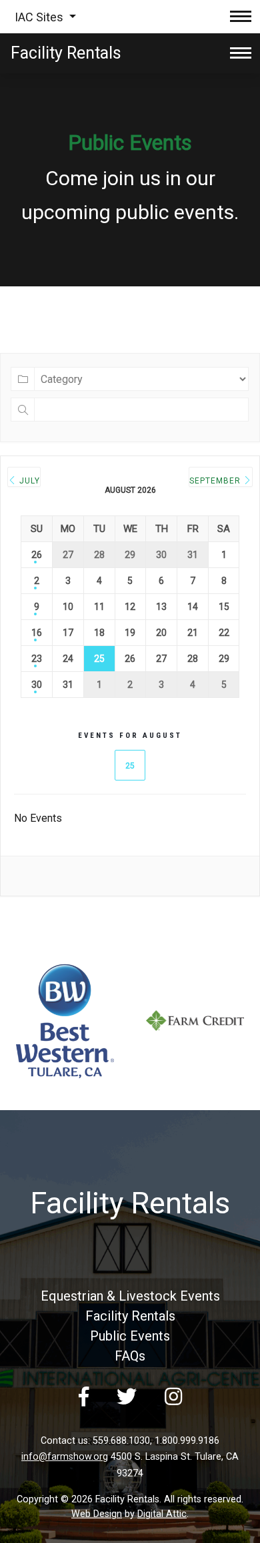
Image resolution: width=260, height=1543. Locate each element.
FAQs (130, 1356)
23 (36, 658)
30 (36, 684)
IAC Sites (40, 17)
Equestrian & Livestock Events (130, 1296)
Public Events (130, 1336)
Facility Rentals (130, 1316)
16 (36, 632)
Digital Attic (162, 1514)
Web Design (96, 1514)
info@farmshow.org (64, 1456)
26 (36, 554)
